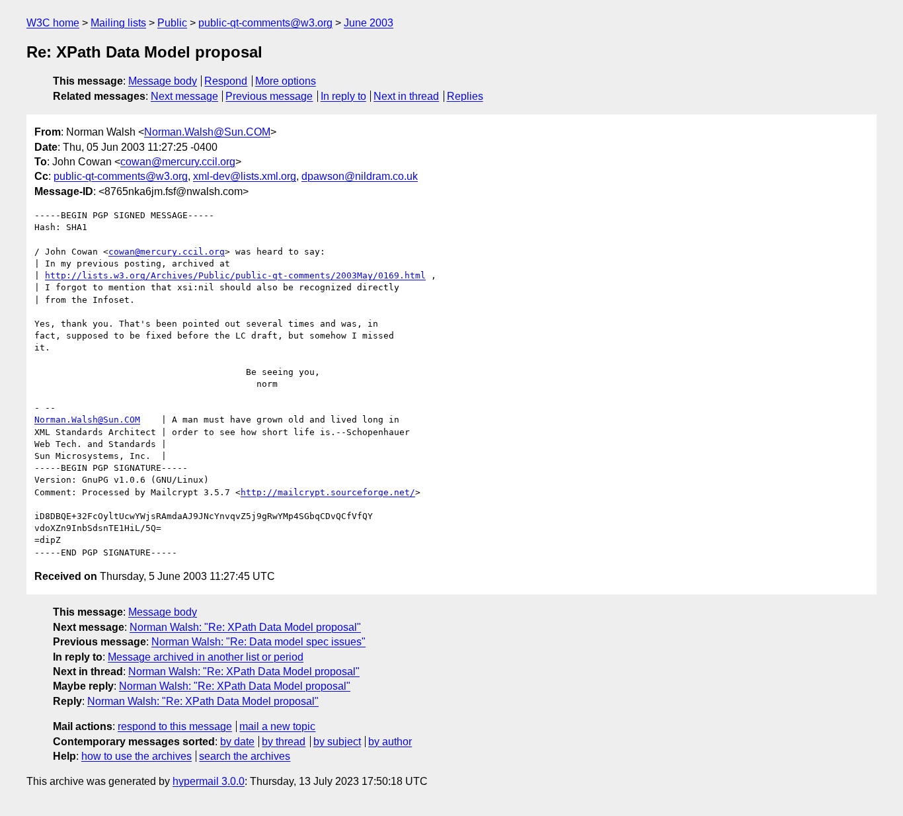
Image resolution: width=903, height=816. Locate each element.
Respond (225, 81)
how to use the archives (136, 756)
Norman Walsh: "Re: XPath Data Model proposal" (245, 627)
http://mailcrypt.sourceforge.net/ (328, 492)
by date (237, 741)
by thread (283, 741)
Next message (184, 96)
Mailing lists (118, 22)
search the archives (244, 756)
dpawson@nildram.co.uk (359, 176)
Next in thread (406, 96)
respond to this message (175, 726)
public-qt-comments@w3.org (265, 22)
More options (285, 81)
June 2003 (368, 22)
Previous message (269, 96)
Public (172, 22)
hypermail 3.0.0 (209, 781)
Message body (162, 81)
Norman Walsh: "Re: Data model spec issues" (258, 641)
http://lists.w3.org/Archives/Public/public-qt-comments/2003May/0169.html (235, 275)
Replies (465, 96)
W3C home (52, 22)
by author (390, 741)
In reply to (343, 96)
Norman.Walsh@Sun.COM (207, 132)
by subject (337, 741)
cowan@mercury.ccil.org (177, 161)
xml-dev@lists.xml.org (244, 176)
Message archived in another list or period (205, 657)
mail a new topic (277, 726)
